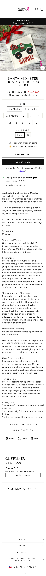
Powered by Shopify (23, 574)
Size (23, 104)
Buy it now (23, 162)
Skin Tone (23, 130)
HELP (22, 539)
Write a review (23, 475)
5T (10, 122)
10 (29, 122)
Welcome (22, 552)
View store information (15, 185)
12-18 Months (11, 115)
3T (31, 115)
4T (39, 115)
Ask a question (23, 430)
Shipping (13, 95)
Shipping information (23, 424)
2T (24, 115)
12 (36, 122)
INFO (22, 546)
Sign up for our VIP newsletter (22, 559)
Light (19, 135)
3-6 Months (14, 109)
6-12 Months (31, 109)
